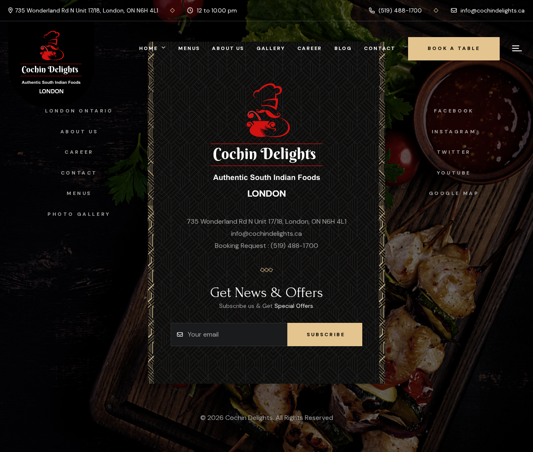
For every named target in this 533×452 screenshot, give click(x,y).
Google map (454, 193)
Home (148, 48)
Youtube (454, 173)
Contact (380, 48)
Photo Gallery (79, 214)
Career (309, 48)
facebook (454, 110)
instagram (454, 131)
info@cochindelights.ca (492, 10)
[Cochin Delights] (267, 141)
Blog (342, 48)
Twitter (454, 152)
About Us (228, 48)
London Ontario (79, 110)
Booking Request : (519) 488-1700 (266, 245)
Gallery (271, 48)
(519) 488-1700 (399, 10)
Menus (188, 48)
